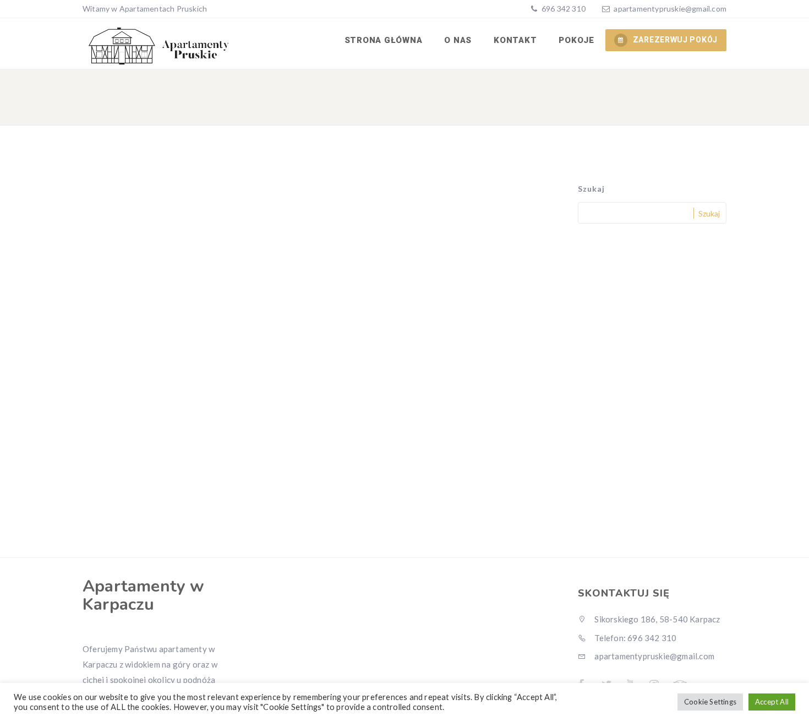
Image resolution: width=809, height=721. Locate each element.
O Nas (458, 40)
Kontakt (515, 40)
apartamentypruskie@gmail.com (670, 8)
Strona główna (384, 40)
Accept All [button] (772, 701)
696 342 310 (563, 8)
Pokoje (576, 40)
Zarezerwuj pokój (675, 39)
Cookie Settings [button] (710, 701)
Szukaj (591, 188)
